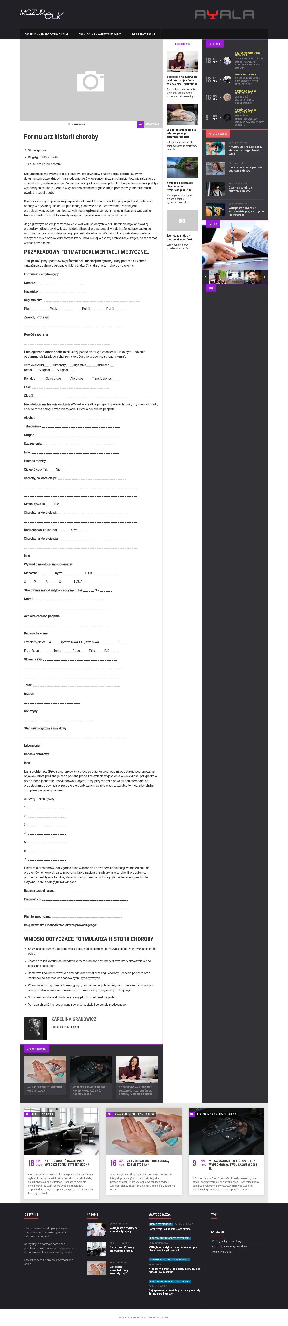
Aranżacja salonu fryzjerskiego (100, 34)
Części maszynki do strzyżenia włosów (240, 189)
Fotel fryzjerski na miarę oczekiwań (170, 1229)
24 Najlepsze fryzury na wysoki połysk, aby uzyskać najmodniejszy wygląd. (249, 63)
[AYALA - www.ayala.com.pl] (224, 7)
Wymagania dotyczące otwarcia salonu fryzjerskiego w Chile (180, 186)
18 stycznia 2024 (121, 1243)
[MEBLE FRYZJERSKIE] (61, 1109)
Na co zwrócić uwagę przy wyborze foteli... (122, 1249)
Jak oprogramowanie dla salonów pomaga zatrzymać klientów (181, 133)
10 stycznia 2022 (240, 204)
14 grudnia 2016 (185, 1224)
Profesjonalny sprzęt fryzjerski (46, 34)
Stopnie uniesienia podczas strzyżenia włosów (245, 169)
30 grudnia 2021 (239, 143)
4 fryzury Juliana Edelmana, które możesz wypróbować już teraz (246, 150)
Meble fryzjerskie (143, 34)
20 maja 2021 (238, 163)
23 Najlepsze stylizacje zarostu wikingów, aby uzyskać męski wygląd (246, 211)
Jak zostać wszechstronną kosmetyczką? (244, 99)
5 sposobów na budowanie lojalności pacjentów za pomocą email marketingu (135, 1091)
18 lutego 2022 (120, 1224)
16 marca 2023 (120, 1262)
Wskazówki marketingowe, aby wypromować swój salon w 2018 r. (89, 1091)
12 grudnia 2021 (159, 1286)
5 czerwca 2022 (239, 183)
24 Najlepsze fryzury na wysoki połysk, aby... (124, 1229)
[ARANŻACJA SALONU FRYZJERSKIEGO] (143, 1109)
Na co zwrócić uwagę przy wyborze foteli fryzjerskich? (247, 81)
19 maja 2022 (158, 1264)
